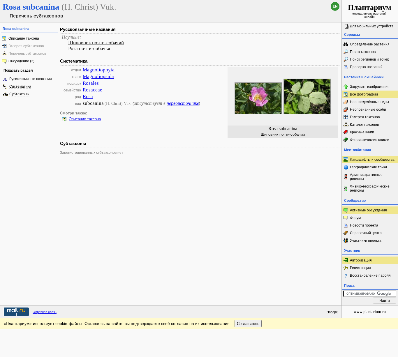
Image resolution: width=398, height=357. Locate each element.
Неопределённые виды (369, 102)
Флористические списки (369, 140)
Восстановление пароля (370, 275)
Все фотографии (364, 94)
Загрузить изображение (370, 87)
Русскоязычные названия (30, 79)
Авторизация (361, 260)
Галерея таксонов (365, 117)
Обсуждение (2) (21, 61)
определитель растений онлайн (369, 10)
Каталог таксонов (364, 125)
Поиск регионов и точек (369, 59)
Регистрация (360, 268)
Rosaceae (92, 90)
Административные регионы (366, 177)
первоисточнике (183, 103)
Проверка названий (366, 67)
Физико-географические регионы (370, 188)
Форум (355, 218)
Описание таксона (23, 38)
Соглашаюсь (248, 323)
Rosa (88, 96)
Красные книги (362, 132)
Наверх (332, 312)
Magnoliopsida (98, 76)
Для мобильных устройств (371, 26)
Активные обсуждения (368, 210)
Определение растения (370, 44)
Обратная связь (45, 312)
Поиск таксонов (363, 52)
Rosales (91, 83)
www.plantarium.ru (370, 312)
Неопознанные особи (368, 109)
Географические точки (368, 167)
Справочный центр (366, 233)
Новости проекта (364, 225)
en (335, 6)
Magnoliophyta (99, 70)
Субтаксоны (19, 94)
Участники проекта (365, 240)
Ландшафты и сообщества (372, 160)
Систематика (20, 86)
